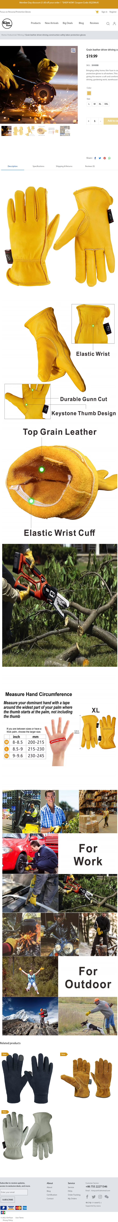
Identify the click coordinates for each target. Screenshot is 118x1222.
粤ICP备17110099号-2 (93, 1203)
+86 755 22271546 (96, 1186)
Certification (52, 1195)
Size (88, 99)
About (49, 1187)
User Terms (20, 1218)
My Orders (72, 1199)
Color (89, 88)
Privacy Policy (8, 1220)
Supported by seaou (93, 1206)
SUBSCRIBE (7, 1200)
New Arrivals (51, 23)
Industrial (12, 35)
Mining (21, 35)
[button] (73, 50)
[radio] (89, 93)
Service (71, 1187)
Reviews (94, 23)
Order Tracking (74, 1195)
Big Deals (68, 23)
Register (113, 12)
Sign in (104, 12)
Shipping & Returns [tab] (64, 166)
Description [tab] (13, 166)
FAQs (70, 1191)
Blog (81, 23)
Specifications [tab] (38, 166)
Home (4, 35)
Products (36, 23)
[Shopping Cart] (97, 12)
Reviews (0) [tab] (90, 166)
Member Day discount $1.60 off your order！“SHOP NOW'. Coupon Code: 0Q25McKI (59, 3)
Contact (50, 1199)
